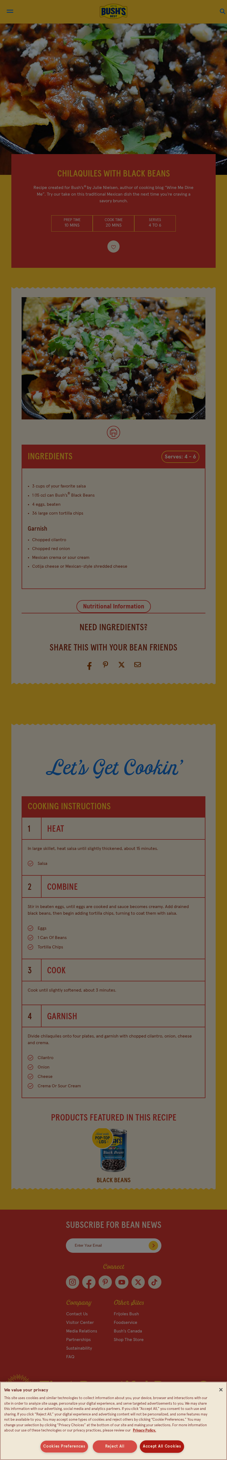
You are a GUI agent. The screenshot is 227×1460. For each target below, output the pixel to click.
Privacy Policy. (144, 1430)
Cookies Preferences (64, 1446)
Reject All (115, 1446)
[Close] (221, 1390)
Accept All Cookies (162, 1446)
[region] (113, 1421)
